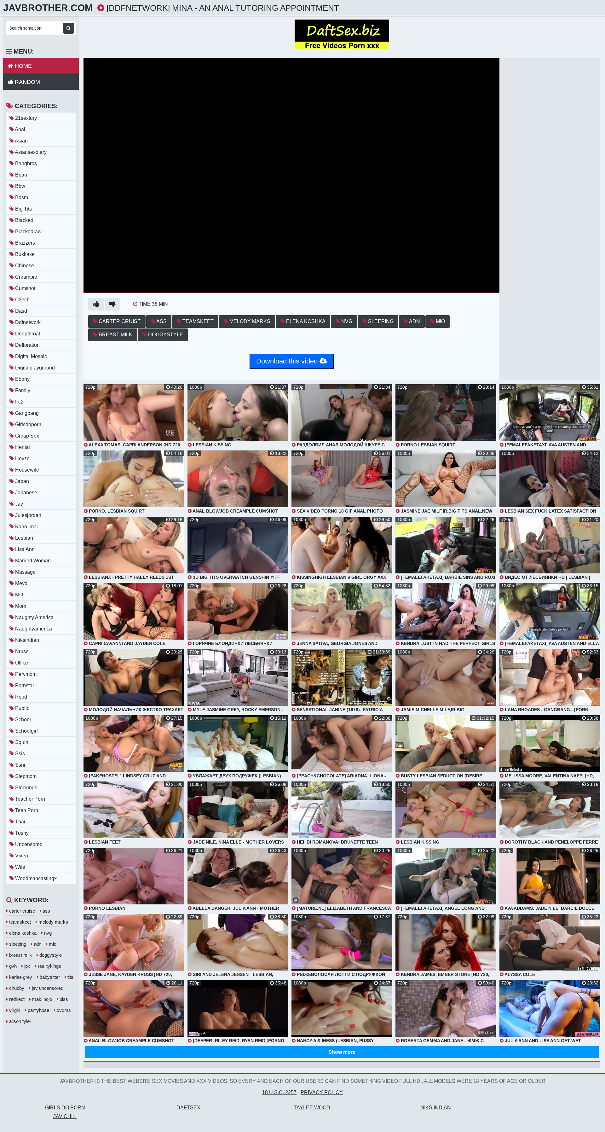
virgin (14, 1010)
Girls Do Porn (65, 1107)
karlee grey (20, 977)
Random (26, 82)
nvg (346, 321)
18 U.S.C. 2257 (279, 1092)
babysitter (49, 977)
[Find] (68, 28)
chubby (16, 988)
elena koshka (305, 321)
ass (161, 321)
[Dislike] (112, 304)
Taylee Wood (312, 1107)
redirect (16, 999)
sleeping (380, 321)
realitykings (49, 966)
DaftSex (188, 1107)
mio (440, 321)
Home (22, 66)
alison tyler (19, 1021)
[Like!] (96, 304)
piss (63, 999)
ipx (26, 966)
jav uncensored (47, 988)
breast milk (114, 334)
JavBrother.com (48, 8)
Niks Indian (435, 1107)
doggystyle (165, 334)
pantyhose (37, 1010)
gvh (12, 966)
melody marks (249, 321)
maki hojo (41, 999)
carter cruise (119, 321)
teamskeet (197, 321)
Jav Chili (65, 1116)
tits (69, 977)
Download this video (288, 361)
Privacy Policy (322, 1092)
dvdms (63, 1010)
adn (414, 321)
